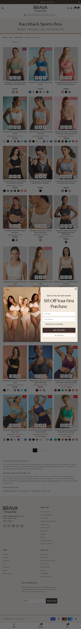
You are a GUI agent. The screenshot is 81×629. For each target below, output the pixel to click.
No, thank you (59, 335)
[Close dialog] (76, 289)
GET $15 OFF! (59, 330)
